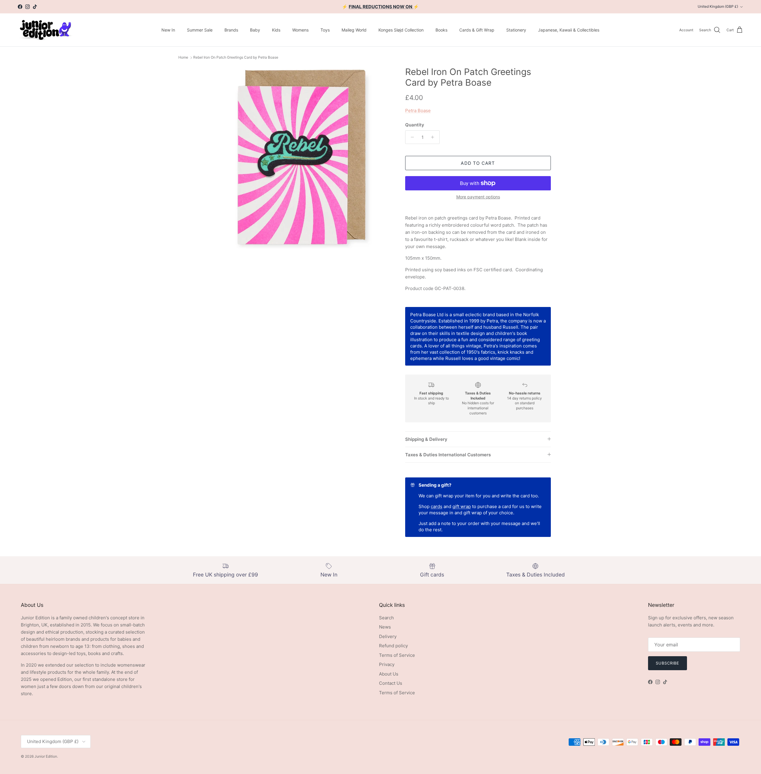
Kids (276, 29)
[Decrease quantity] (410, 137)
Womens (300, 29)
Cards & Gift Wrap (476, 29)
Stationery (516, 29)
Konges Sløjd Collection (401, 29)
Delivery (388, 636)
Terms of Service (397, 655)
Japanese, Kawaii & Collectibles (568, 29)
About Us (388, 674)
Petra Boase (418, 110)
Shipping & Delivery (426, 439)
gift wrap (461, 506)
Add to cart (478, 163)
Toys (325, 29)
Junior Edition (45, 756)
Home (183, 57)
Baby (255, 29)
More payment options (478, 197)
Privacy (386, 664)
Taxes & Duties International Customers (448, 454)
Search (386, 618)
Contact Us (390, 683)
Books (441, 29)
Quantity (414, 125)
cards (436, 506)
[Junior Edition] (45, 29)
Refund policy (393, 645)
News (385, 627)
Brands (231, 29)
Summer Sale (200, 29)
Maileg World (354, 29)
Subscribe (667, 663)
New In (168, 29)
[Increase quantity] (434, 137)
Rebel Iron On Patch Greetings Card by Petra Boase (235, 57)
